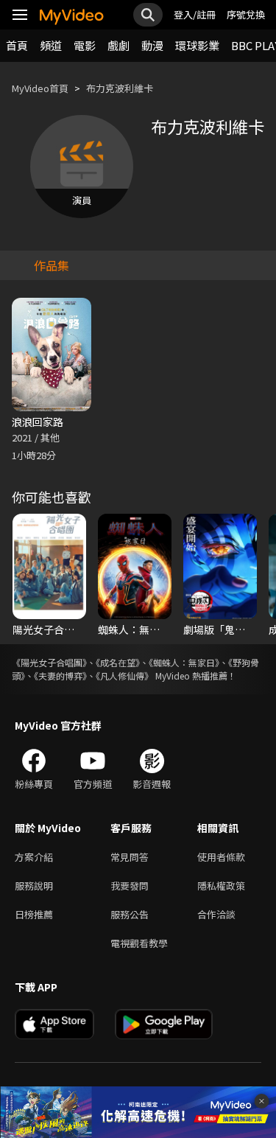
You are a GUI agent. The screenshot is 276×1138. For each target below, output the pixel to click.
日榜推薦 (34, 914)
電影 (85, 45)
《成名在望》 (118, 662)
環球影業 (197, 45)
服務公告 (129, 914)
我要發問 (129, 886)
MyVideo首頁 (40, 88)
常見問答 (129, 857)
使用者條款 (221, 857)
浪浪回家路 (37, 421)
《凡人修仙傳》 (124, 675)
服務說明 (34, 886)
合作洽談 (216, 914)
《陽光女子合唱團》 (49, 662)
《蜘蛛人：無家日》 (184, 662)
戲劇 (118, 45)
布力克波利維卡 (119, 88)
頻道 (51, 45)
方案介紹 (34, 857)
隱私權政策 (221, 886)
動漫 (152, 45)
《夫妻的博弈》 (60, 675)
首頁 (17, 45)
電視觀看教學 (139, 943)
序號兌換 (246, 14)
